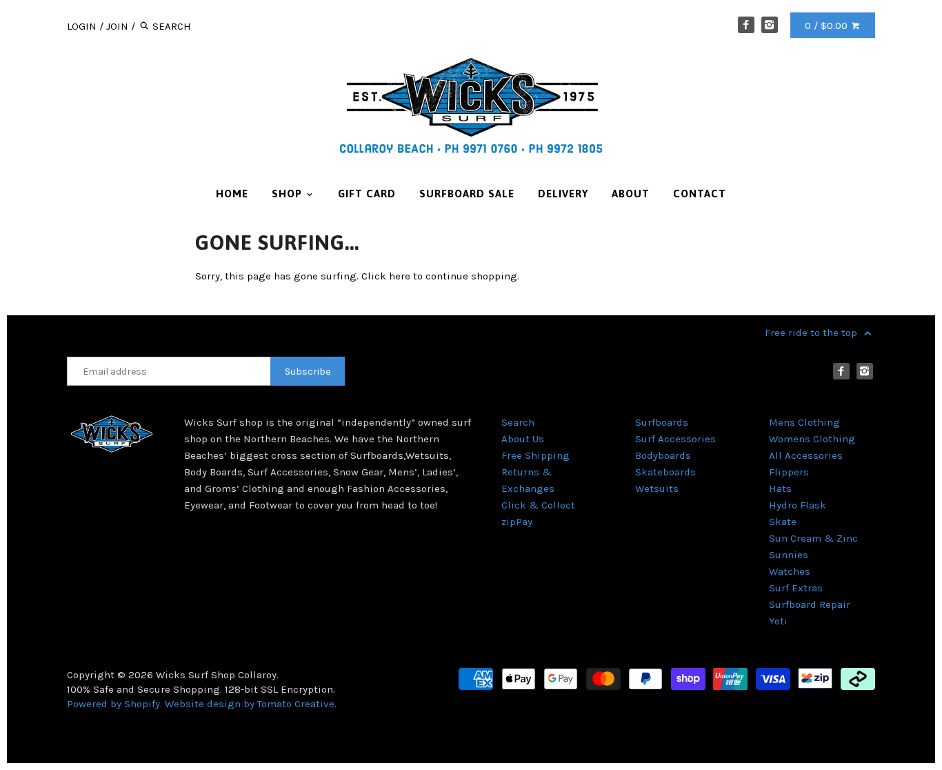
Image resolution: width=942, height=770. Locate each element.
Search (517, 422)
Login (82, 26)
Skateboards (665, 472)
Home (232, 193)
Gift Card (367, 193)
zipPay (516, 521)
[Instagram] (769, 25)
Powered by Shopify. (116, 704)
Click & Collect (538, 505)
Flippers (789, 472)
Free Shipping (535, 455)
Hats (780, 488)
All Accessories (806, 455)
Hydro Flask (797, 505)
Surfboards (661, 422)
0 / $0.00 (827, 25)
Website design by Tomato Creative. (251, 704)
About (631, 193)
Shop (288, 193)
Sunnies (788, 555)
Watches (789, 571)
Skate (782, 521)
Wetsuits (657, 488)
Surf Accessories (675, 439)
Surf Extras (796, 588)
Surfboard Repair (809, 604)
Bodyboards (663, 455)
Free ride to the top (812, 332)
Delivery (563, 193)
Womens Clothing (812, 439)
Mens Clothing (804, 422)
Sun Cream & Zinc (813, 538)
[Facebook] (746, 25)
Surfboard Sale (466, 193)
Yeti (778, 621)
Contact (699, 193)
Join (117, 26)
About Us (522, 439)
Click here (385, 276)
